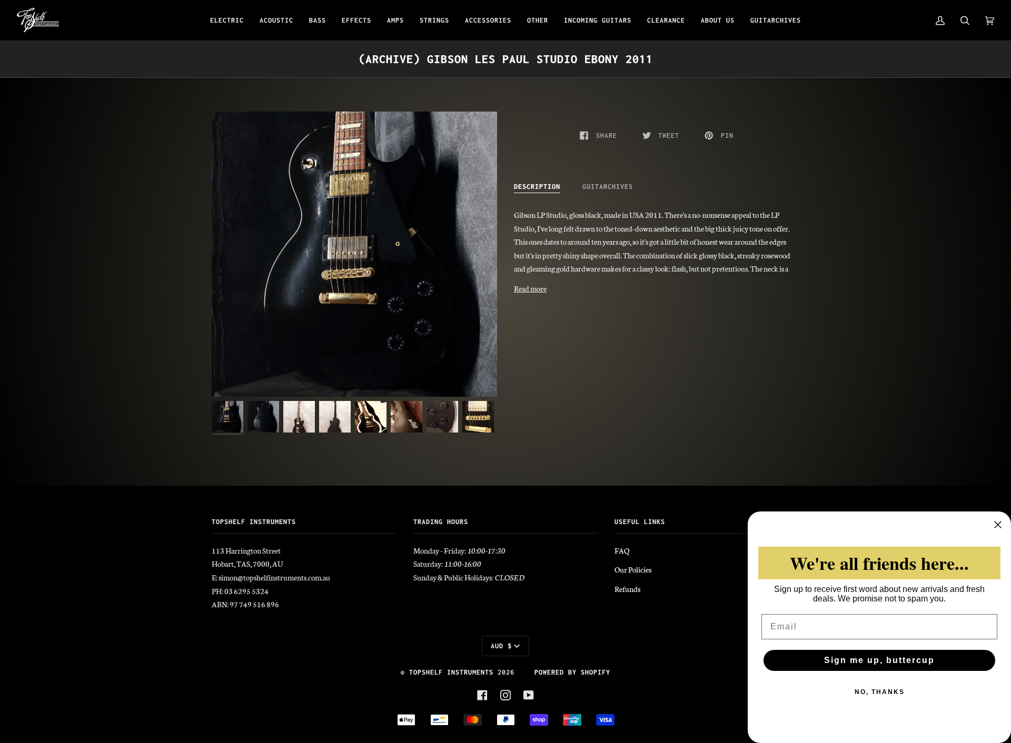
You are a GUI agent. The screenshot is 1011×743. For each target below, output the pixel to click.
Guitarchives (607, 186)
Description (537, 186)
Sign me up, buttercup (879, 660)
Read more (530, 288)
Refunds (627, 589)
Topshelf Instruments (451, 672)
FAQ (621, 550)
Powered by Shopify (572, 672)
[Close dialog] (998, 525)
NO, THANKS (880, 692)
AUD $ (501, 646)
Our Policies (632, 569)
